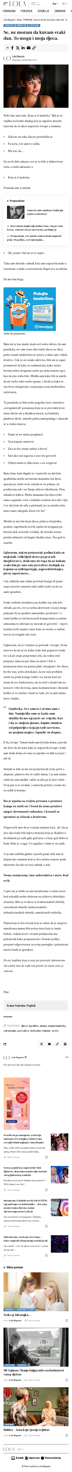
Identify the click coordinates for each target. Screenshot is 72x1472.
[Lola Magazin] (25, 3)
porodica (23, 1030)
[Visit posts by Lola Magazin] (7, 58)
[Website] (67, 1057)
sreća (55, 1030)
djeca (24, 1026)
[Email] (28, 48)
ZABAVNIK (9, 1425)
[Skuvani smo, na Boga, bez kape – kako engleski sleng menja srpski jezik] (59, 1244)
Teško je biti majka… (17, 1315)
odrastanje (9, 1030)
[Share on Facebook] (12, 48)
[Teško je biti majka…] (36, 1291)
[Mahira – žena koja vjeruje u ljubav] (36, 1406)
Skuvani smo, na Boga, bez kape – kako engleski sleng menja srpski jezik (26, 1238)
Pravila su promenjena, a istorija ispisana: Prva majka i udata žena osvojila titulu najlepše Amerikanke (24, 1138)
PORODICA (9, 25)
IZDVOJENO (34, 25)
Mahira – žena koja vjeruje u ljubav (26, 1430)
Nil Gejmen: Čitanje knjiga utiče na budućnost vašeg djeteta (33, 1372)
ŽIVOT (31, 1310)
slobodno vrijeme (40, 1030)
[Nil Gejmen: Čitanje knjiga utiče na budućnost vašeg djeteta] (36, 1347)
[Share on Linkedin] (23, 48)
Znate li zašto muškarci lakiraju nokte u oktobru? (45, 212)
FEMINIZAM (21, 25)
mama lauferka (57, 1026)
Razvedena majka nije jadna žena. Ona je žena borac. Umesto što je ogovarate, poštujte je (35, 227)
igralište (33, 1026)
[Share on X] (17, 48)
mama (43, 1026)
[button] (6, 3)
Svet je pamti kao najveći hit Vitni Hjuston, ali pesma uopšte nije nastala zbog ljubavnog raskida (25, 1171)
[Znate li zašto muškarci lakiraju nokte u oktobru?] (15, 212)
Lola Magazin (18, 56)
